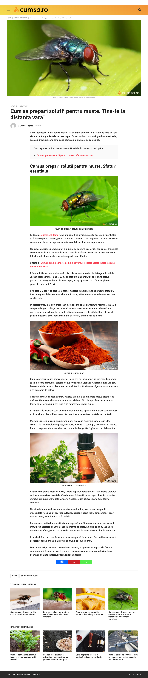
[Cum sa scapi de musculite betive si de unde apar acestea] (90, 599)
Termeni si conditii (24, 674)
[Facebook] (62, 562)
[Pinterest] (74, 562)
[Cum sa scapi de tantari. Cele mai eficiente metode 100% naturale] (57, 599)
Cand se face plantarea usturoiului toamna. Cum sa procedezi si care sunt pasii (55, 657)
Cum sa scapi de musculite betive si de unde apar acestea (89, 613)
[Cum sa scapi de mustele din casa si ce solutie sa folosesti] (25, 599)
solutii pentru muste (29, 576)
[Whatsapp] (86, 562)
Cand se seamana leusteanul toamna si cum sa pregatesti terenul (23, 657)
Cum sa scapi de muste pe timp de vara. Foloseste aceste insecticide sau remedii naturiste (122, 615)
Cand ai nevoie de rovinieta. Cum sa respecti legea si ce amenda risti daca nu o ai (123, 657)
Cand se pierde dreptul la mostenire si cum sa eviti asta (89, 655)
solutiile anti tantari (49, 234)
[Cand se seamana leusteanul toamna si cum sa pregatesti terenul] (25, 641)
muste (14, 576)
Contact (36, 674)
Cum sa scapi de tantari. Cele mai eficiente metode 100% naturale (56, 614)
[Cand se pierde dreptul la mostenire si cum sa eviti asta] (90, 641)
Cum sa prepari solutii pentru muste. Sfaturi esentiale (64, 155)
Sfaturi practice (19, 106)
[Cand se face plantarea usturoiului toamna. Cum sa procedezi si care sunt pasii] (57, 641)
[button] (8, 10)
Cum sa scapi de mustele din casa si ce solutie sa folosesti (23, 613)
